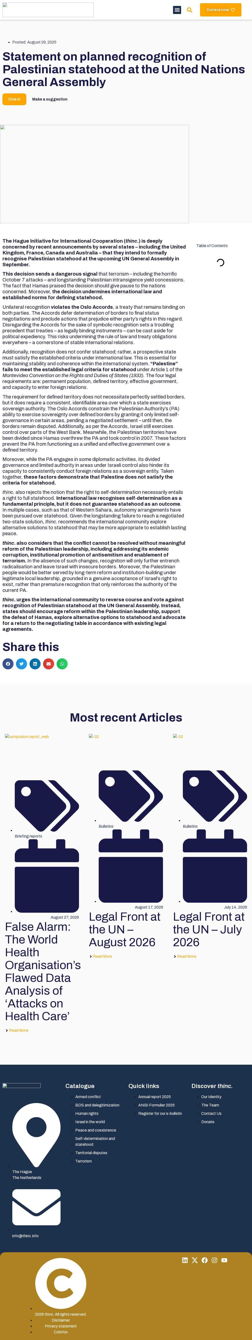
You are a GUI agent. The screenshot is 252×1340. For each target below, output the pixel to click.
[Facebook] (205, 1260)
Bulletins (106, 826)
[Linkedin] (185, 1260)
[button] (177, 10)
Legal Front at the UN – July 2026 (209, 929)
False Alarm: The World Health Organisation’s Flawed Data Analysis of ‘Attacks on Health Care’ (43, 971)
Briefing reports (28, 836)
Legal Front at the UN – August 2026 (124, 929)
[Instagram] (214, 1260)
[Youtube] (224, 1260)
